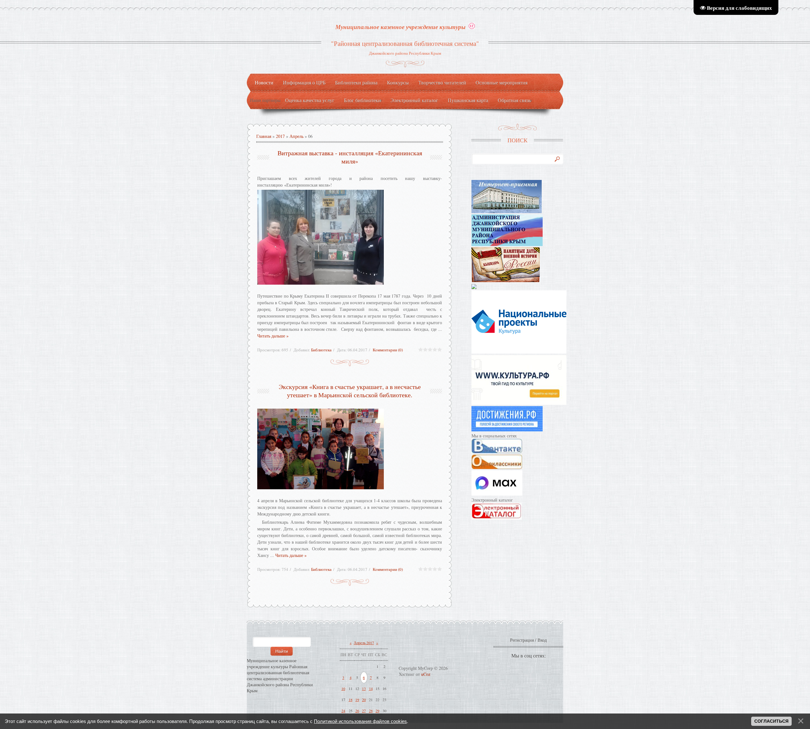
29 (377, 710)
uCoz (425, 674)
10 (343, 688)
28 (371, 710)
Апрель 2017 (364, 642)
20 (364, 699)
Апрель (296, 136)
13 (364, 688)
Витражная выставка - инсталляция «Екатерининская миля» (349, 157)
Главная (263, 136)
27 (364, 710)
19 (357, 699)
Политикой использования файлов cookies (360, 721)
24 (343, 710)
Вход (542, 640)
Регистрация (522, 640)
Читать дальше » (273, 336)
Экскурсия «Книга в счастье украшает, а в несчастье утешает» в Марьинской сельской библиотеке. (350, 390)
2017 (280, 136)
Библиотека (321, 350)
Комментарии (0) (388, 350)
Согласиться (771, 721)
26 (357, 710)
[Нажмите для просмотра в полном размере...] (349, 237)
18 (350, 699)
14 (371, 688)
